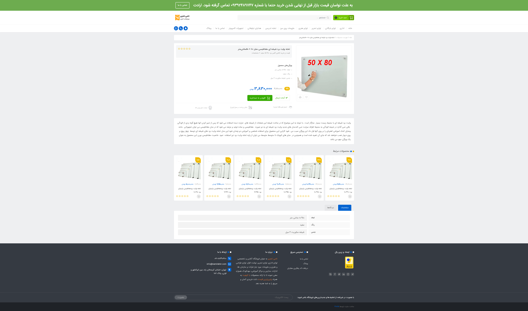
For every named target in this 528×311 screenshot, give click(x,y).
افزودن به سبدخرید (258, 98)
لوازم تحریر (316, 28)
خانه (350, 28)
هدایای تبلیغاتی (254, 28)
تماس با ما (182, 5)
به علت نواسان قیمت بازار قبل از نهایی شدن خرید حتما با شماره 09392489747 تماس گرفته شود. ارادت (272, 5)
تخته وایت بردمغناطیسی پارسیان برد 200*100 (340, 190)
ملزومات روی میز (287, 28)
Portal (337, 306)
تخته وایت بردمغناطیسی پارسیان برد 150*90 (250, 190)
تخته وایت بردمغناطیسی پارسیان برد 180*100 (310, 190)
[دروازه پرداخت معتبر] (349, 262)
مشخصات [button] (345, 207)
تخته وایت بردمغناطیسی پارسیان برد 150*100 (280, 190)
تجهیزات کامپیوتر (236, 28)
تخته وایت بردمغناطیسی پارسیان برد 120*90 (219, 190)
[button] (343, 17)
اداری (342, 28)
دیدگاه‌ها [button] (330, 207)
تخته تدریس (270, 28)
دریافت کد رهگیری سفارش (297, 268)
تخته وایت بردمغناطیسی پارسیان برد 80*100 (189, 190)
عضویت (181, 297)
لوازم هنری (303, 28)
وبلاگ (208, 28)
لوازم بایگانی (330, 28)
